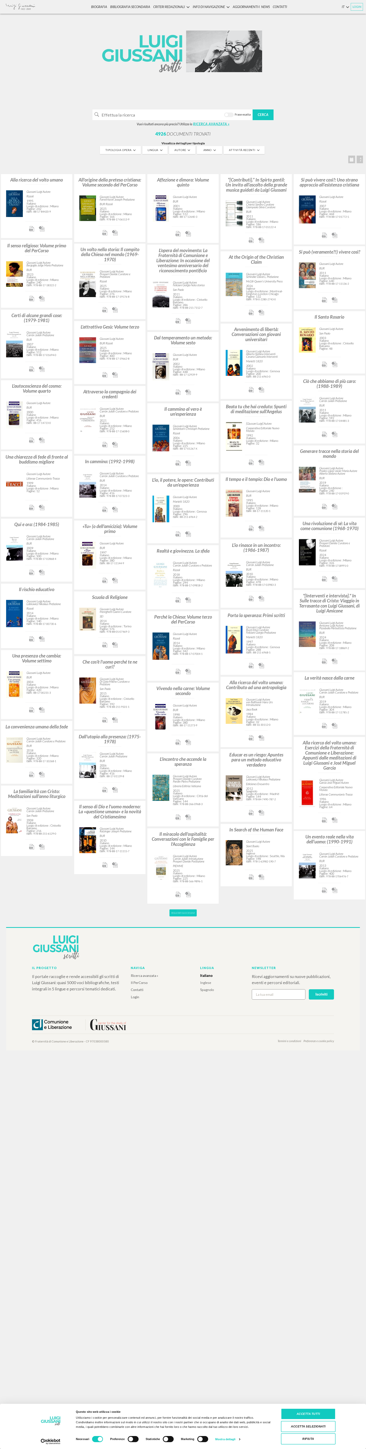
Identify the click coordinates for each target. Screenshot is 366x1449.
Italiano (206, 975)
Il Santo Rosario (329, 317)
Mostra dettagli (225, 1439)
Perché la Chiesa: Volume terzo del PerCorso (183, 619)
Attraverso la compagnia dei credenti (109, 394)
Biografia (99, 7)
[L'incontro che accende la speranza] (160, 787)
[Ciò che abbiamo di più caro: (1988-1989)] (307, 409)
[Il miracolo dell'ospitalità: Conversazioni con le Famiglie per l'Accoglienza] (160, 866)
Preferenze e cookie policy (318, 1041)
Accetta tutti (308, 1413)
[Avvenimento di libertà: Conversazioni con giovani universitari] (234, 362)
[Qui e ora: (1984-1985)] (14, 547)
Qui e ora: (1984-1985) (36, 524)
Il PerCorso (139, 982)
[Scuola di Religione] (87, 618)
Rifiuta (308, 1438)
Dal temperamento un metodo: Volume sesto (183, 340)
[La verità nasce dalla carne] (307, 700)
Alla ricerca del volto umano (36, 179)
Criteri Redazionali (169, 7)
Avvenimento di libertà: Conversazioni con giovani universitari (256, 334)
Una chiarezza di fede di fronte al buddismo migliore (37, 459)
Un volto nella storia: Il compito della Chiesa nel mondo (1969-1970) (109, 254)
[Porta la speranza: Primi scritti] (234, 639)
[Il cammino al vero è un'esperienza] (160, 437)
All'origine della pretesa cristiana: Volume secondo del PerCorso (110, 182)
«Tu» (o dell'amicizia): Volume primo (110, 528)
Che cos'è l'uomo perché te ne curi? (110, 664)
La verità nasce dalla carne (329, 678)
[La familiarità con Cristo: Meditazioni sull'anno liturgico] (14, 819)
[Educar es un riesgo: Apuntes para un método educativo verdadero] (234, 787)
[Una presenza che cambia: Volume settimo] (14, 684)
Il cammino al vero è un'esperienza (183, 411)
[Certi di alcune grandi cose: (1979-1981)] (14, 343)
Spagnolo (207, 990)
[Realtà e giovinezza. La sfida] (160, 574)
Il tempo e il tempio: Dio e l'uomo (256, 479)
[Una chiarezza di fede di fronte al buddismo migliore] (14, 483)
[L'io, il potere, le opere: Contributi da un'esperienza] (160, 508)
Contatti (137, 990)
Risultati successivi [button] (183, 912)
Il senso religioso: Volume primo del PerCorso (36, 248)
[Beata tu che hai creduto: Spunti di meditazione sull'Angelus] (234, 435)
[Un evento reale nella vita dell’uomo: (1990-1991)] (307, 865)
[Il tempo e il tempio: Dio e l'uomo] (234, 502)
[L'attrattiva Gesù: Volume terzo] (87, 349)
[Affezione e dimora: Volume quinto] (161, 208)
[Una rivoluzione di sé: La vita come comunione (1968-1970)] (307, 551)
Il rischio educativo (36, 589)
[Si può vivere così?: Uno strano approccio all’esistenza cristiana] (307, 209)
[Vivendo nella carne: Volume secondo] (160, 716)
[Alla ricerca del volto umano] (14, 203)
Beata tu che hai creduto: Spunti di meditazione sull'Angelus (256, 409)
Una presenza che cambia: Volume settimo (36, 658)
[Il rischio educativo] (14, 613)
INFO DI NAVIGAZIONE (209, 7)
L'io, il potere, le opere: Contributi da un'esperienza (183, 482)
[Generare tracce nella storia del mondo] (307, 479)
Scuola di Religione (110, 597)
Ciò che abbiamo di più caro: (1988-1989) (329, 383)
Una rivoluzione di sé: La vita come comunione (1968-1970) (329, 526)
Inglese (205, 982)
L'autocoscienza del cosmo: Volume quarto (36, 388)
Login (135, 997)
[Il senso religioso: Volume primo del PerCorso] (14, 273)
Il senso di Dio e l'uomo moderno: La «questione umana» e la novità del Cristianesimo (110, 811)
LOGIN (356, 6)
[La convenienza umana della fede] (14, 749)
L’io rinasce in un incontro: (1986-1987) (256, 547)
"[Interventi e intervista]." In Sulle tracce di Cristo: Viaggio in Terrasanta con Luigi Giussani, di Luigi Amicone (329, 603)
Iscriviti (321, 994)
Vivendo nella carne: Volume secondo (183, 691)
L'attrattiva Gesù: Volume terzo (110, 327)
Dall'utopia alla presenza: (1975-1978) (110, 739)
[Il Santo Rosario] (307, 339)
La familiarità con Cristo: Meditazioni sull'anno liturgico (36, 793)
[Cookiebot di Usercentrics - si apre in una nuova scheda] (50, 1441)
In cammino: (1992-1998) (110, 461)
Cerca (263, 115)
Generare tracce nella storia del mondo (329, 453)
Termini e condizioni (289, 1041)
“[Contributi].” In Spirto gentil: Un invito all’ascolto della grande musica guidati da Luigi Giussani (256, 185)
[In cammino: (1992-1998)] (87, 484)
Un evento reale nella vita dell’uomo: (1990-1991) (329, 839)
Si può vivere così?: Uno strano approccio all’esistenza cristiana (329, 182)
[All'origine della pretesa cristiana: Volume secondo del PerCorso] (87, 207)
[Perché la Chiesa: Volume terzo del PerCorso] (160, 645)
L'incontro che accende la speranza (183, 761)
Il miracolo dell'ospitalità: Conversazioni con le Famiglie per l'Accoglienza (183, 839)
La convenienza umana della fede (37, 726)
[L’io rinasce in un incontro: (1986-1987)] (234, 573)
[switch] (133, 1439)
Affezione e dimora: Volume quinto (183, 182)
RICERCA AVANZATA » (211, 124)
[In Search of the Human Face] (234, 852)
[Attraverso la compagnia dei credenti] (87, 419)
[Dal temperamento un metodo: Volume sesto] (160, 366)
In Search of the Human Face (256, 829)
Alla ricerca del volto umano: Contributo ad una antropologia (256, 685)
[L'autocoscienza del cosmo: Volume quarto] (14, 414)
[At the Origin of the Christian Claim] (234, 284)
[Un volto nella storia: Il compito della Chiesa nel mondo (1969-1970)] (87, 283)
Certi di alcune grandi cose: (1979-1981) (36, 318)
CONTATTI (280, 7)
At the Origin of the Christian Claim (256, 259)
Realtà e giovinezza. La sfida (183, 551)
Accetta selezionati (308, 1426)
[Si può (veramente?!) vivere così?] (307, 274)
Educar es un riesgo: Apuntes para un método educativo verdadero (256, 759)
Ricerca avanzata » (144, 975)
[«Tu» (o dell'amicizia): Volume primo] (87, 554)
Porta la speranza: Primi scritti (256, 615)
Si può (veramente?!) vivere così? (329, 252)
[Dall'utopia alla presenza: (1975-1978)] (87, 764)
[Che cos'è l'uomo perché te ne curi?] (87, 690)
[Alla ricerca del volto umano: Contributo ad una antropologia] (234, 710)
